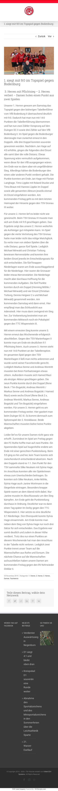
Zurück (41, 36)
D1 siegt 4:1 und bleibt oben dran (29, 658)
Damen (6, 578)
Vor (50, 36)
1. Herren (32, 576)
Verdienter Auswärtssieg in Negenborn (29, 638)
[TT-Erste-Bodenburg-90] (29, 61)
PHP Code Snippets (18, 789)
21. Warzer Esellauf (28, 745)
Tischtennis (14, 578)
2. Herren (39, 576)
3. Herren (46, 576)
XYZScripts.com (40, 789)
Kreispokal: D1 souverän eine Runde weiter (29, 681)
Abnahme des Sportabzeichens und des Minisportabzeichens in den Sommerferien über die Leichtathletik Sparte (29, 716)
